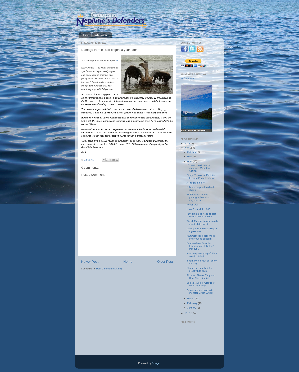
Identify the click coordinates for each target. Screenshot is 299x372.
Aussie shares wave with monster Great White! (200, 291)
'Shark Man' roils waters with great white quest (202, 222)
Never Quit (192, 204)
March (191, 298)
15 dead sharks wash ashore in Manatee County (198, 168)
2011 (187, 148)
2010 (187, 313)
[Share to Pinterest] (117, 160)
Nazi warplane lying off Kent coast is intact (202, 255)
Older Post (165, 261)
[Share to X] (110, 160)
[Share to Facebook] (113, 160)
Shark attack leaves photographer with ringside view (198, 197)
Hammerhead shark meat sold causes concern (201, 237)
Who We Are (102, 35)
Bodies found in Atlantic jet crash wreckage (201, 284)
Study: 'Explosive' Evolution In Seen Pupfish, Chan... (201, 176)
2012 (187, 143)
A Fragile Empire (196, 182)
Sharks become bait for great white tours (199, 269)
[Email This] (104, 160)
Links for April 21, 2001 (199, 209)
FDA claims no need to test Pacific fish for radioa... (201, 215)
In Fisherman (188, 78)
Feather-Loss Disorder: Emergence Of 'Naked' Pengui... (200, 246)
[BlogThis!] (107, 160)
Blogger (156, 363)
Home (85, 35)
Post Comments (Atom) (109, 268)
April (190, 161)
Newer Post (89, 261)
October (192, 152)
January (192, 307)
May (190, 156)
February (192, 303)
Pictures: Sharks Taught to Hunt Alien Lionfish (201, 276)
